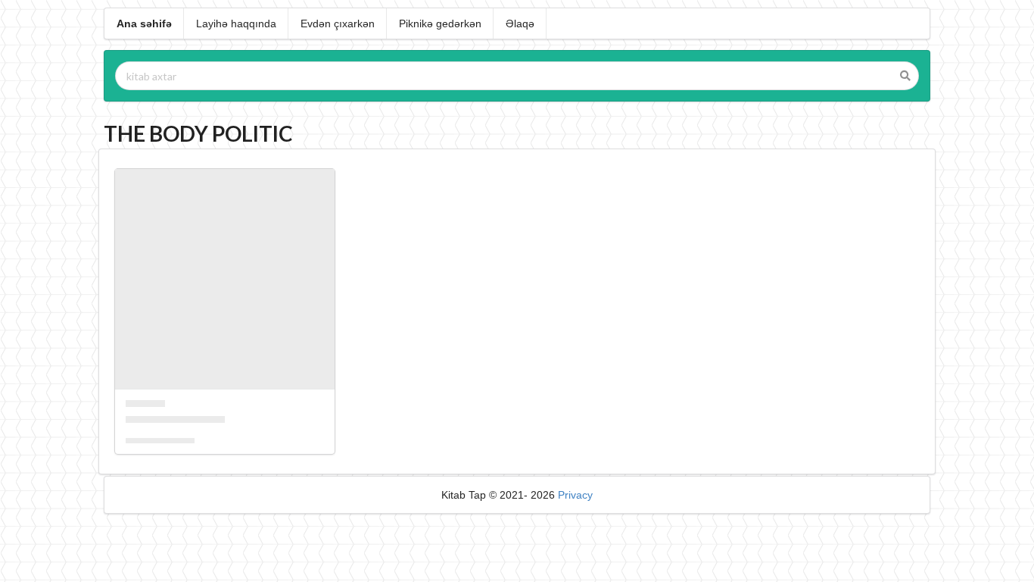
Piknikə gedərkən (440, 23)
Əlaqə (520, 23)
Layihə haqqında (236, 23)
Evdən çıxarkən (338, 23)
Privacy (575, 495)
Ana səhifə (144, 23)
